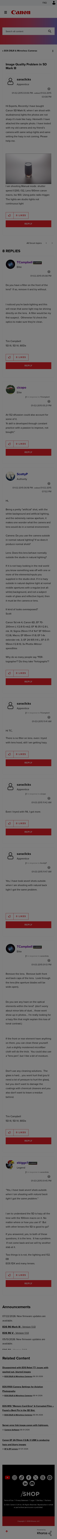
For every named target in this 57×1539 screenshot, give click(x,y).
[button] (52, 4)
